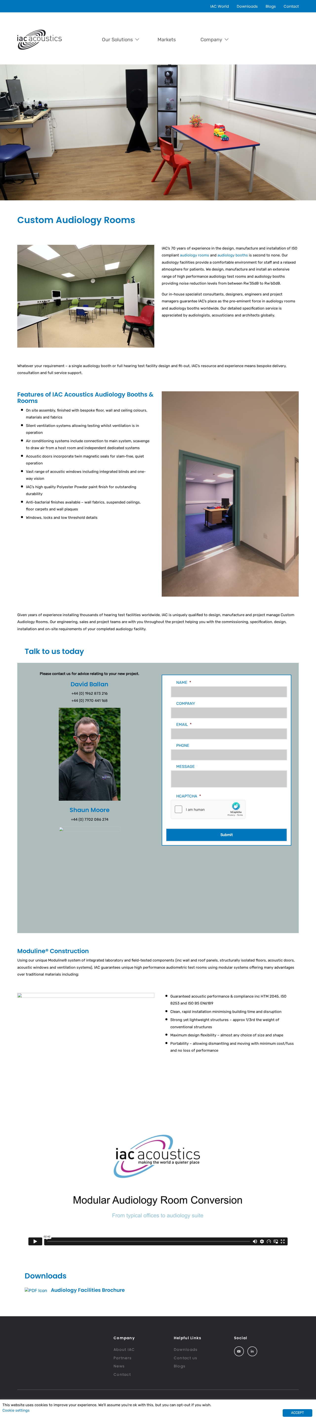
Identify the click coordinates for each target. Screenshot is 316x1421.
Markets (167, 39)
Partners (123, 1357)
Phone (182, 745)
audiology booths (232, 255)
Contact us (186, 1357)
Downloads (247, 6)
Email (184, 724)
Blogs (271, 6)
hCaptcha (188, 796)
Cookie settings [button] (16, 1410)
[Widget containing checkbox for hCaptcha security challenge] (208, 809)
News (119, 1366)
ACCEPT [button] (297, 1413)
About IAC (124, 1349)
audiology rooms (194, 255)
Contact (291, 6)
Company (211, 39)
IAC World (219, 6)
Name (183, 682)
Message (185, 766)
